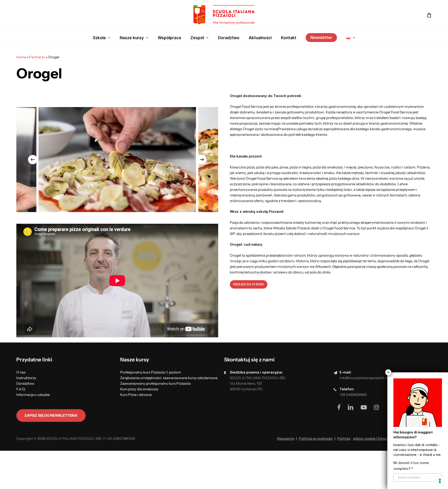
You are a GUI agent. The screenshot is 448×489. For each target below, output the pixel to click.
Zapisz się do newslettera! (50, 415)
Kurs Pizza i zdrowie (136, 394)
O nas (20, 372)
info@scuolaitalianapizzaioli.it (364, 378)
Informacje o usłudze (33, 394)
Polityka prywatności (316, 438)
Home (21, 57)
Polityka (343, 438)
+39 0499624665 (353, 394)
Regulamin (286, 438)
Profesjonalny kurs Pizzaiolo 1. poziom (150, 372)
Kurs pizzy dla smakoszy (139, 389)
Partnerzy (37, 57)
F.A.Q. (21, 389)
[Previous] (32, 159)
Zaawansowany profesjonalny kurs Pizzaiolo (155, 383)
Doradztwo (25, 383)
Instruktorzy (26, 378)
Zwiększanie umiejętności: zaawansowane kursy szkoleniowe (168, 378)
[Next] (201, 159)
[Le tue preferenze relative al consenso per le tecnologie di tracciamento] (439, 480)
